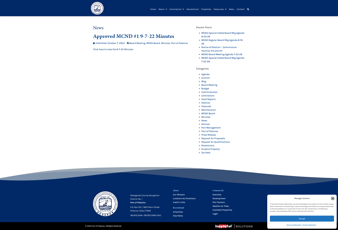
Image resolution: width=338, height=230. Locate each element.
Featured (206, 106)
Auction (205, 77)
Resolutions (207, 145)
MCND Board (153, 43)
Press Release (208, 134)
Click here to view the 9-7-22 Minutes (113, 49)
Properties (206, 9)
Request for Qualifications (215, 141)
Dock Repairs (208, 99)
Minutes (165, 43)
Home (153, 9)
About (161, 9)
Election (205, 102)
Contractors (207, 95)
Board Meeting (137, 43)
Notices (205, 124)
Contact (240, 9)
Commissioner (209, 92)
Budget (205, 88)
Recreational (193, 9)
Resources (219, 9)
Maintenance (208, 109)
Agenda (205, 74)
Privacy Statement (309, 225)
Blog (203, 81)
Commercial (175, 9)
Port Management (211, 127)
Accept (302, 218)
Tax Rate (205, 152)
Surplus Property (210, 149)
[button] (332, 198)
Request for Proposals (213, 138)
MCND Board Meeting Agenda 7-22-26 (221, 54)
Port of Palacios (179, 43)
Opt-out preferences (294, 225)
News (231, 9)
